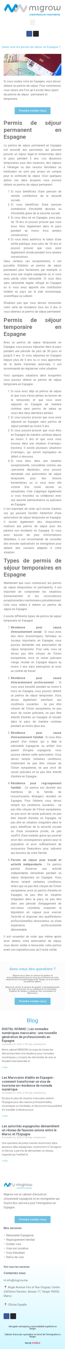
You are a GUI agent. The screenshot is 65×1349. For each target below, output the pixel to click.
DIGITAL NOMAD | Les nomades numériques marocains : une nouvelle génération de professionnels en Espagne (29, 1035)
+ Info (5, 1067)
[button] (32, 22)
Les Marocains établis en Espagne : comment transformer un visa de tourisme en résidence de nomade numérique (28, 1083)
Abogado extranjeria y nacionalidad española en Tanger (32, 1327)
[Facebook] (29, 34)
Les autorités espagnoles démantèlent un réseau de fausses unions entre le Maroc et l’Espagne (30, 1130)
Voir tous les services (17, 1266)
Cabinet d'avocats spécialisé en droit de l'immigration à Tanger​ (32, 1335)
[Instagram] (36, 34)
